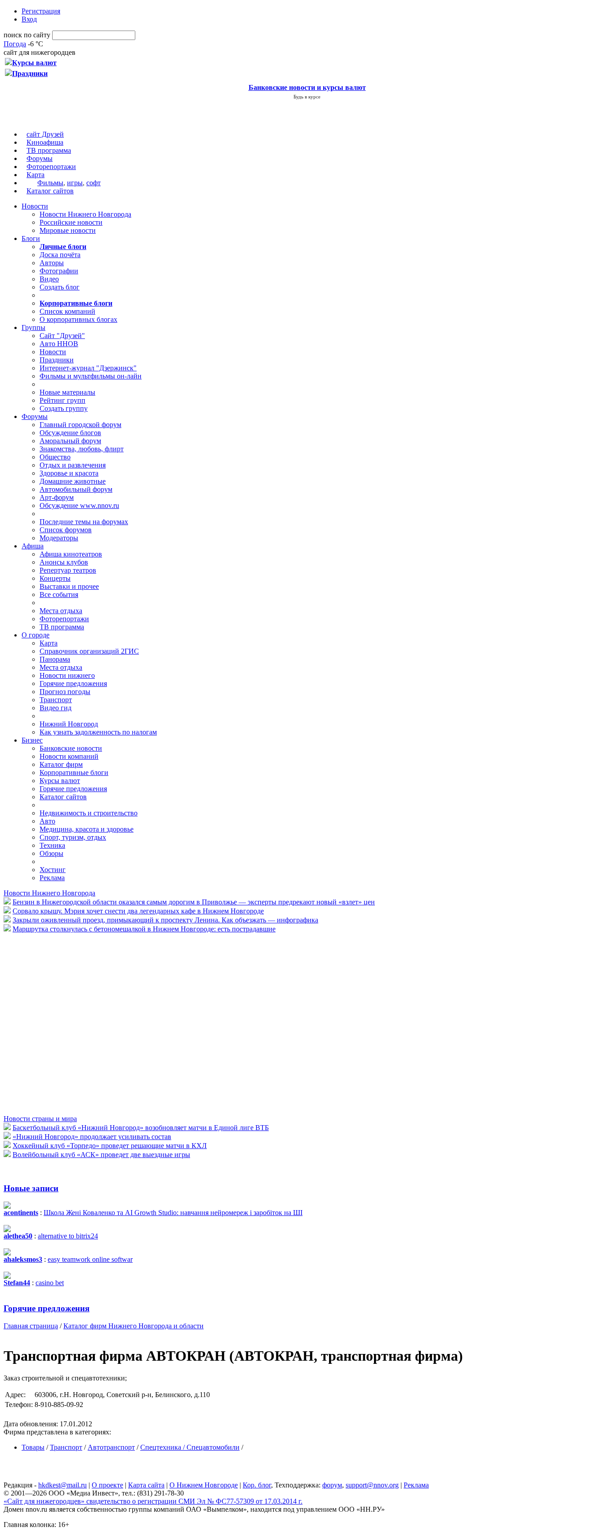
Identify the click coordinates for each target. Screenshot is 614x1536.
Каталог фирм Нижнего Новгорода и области (133, 1326)
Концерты (55, 578)
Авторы (52, 263)
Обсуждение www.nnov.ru (79, 505)
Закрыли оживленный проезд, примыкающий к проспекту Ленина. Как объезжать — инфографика (165, 920)
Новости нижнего (67, 675)
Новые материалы (67, 392)
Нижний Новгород (69, 724)
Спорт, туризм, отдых (73, 837)
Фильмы (50, 183)
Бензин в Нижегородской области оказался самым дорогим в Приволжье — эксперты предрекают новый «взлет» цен (194, 902)
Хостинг (53, 869)
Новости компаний (69, 756)
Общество (55, 457)
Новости (35, 206)
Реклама (52, 878)
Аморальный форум (70, 441)
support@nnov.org (372, 1485)
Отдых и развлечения (73, 465)
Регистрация (41, 11)
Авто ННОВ (59, 343)
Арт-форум (57, 497)
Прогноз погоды (65, 691)
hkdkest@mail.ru (62, 1485)
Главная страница (31, 1326)
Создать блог (60, 287)
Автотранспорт (111, 1447)
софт (93, 183)
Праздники (57, 360)
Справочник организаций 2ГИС (89, 651)
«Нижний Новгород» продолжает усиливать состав (92, 1136)
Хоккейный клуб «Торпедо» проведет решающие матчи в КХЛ (110, 1145)
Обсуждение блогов (70, 432)
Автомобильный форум (76, 489)
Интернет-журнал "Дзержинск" (88, 368)
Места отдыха (61, 610)
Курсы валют (60, 780)
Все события (59, 594)
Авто (47, 821)
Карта (35, 174)
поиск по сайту (27, 35)
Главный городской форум (80, 424)
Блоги (31, 238)
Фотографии (59, 271)
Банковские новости (71, 748)
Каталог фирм (61, 764)
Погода (15, 44)
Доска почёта (60, 254)
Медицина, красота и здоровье (86, 829)
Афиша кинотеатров (71, 554)
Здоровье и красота (69, 473)
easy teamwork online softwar (90, 1259)
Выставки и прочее (69, 586)
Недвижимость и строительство (89, 813)
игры (75, 183)
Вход (29, 19)
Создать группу (64, 408)
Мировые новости (68, 230)
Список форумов (66, 530)
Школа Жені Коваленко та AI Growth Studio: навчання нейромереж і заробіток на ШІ (173, 1212)
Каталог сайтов (50, 191)
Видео (49, 279)
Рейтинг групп (62, 400)
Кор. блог (257, 1485)
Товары (33, 1447)
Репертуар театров (68, 570)
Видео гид (55, 708)
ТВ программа (49, 150)
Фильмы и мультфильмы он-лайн (91, 376)
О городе (35, 635)
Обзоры (51, 853)
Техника (52, 845)
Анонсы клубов (64, 562)
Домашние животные (73, 481)
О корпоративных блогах (78, 319)
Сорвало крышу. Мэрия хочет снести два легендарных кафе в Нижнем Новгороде (138, 911)
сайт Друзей (45, 134)
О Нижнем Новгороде (203, 1485)
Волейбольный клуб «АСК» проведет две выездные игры (101, 1154)
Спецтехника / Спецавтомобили (190, 1447)
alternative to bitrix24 (68, 1236)
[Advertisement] (57, 1023)
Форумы (40, 158)
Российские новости (71, 222)
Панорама (55, 659)
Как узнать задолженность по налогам (98, 732)
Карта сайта (146, 1485)
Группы (33, 327)
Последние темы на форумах (84, 521)
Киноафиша (45, 142)
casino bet (50, 1283)
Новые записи (31, 1188)
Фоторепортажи (51, 166)
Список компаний (67, 311)
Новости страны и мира (40, 1118)
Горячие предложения (73, 683)
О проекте (107, 1485)
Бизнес (32, 740)
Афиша (33, 546)
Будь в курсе (307, 96)
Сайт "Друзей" (62, 335)
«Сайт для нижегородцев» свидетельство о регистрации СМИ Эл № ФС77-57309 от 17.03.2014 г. (153, 1501)
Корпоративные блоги (74, 772)
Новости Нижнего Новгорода (85, 214)
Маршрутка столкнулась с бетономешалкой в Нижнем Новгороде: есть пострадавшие (144, 929)
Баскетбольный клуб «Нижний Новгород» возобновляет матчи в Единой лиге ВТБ (141, 1127)
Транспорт (56, 699)
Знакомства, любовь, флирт (82, 449)
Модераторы (59, 538)
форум (332, 1485)
